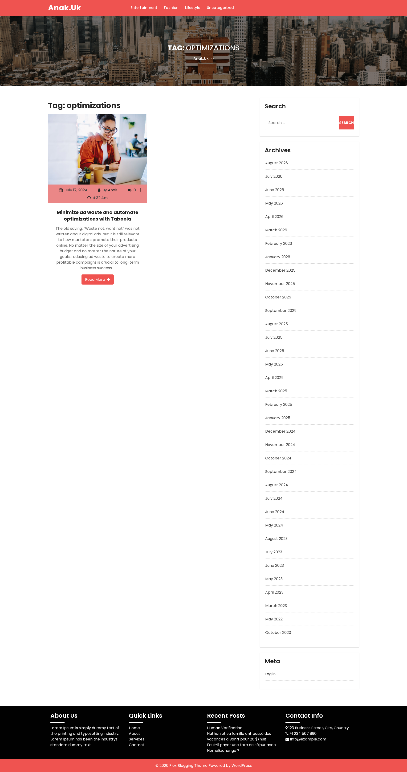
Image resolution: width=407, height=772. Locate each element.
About (134, 733)
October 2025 (278, 297)
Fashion (171, 7)
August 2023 (276, 538)
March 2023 (276, 605)
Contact (136, 745)
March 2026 (276, 230)
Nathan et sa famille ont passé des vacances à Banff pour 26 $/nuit (239, 736)
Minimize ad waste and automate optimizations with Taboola (97, 215)
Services (136, 739)
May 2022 (274, 619)
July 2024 (274, 498)
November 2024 (280, 444)
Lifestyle (192, 7)
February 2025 (278, 404)
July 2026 (273, 176)
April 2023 (274, 592)
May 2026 (274, 203)
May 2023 (274, 579)
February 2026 (278, 243)
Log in (270, 674)
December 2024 (280, 431)
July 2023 (273, 552)
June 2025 (274, 351)
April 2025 (274, 377)
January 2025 (277, 418)
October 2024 (278, 458)
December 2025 (280, 270)
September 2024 (281, 471)
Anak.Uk (64, 7)
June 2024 (274, 512)
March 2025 (276, 391)
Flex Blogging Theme (188, 765)
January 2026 (277, 257)
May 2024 (274, 525)
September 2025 (281, 310)
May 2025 (274, 364)
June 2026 (274, 190)
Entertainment (143, 7)
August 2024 (276, 485)
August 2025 (276, 324)
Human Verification (224, 728)
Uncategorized (220, 7)
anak (112, 190)
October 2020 (278, 632)
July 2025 (273, 337)
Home (134, 728)
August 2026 (276, 163)
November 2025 (280, 283)
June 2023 (274, 565)
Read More (95, 279)
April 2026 (274, 216)
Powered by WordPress (230, 765)
